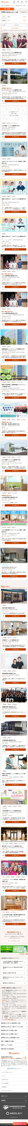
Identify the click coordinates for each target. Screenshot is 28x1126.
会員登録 (4, 1000)
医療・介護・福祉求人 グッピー (7, 5)
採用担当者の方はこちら (13, 1068)
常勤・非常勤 (7, 8)
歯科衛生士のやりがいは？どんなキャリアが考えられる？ (13, 978)
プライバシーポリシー (7, 1090)
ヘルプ (3, 1075)
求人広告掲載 (5, 1083)
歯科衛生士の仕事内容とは (9, 983)
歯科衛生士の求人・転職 (20, 5)
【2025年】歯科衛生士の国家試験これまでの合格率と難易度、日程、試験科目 (13, 962)
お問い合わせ (5, 1079)
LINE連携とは (22, 953)
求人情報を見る (15, 63)
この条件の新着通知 (14, 28)
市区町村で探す (24, 12)
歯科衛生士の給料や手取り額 (9, 973)
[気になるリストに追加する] (3, 63)
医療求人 (9, 992)
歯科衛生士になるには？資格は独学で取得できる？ (13, 968)
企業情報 (3, 1100)
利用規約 (4, 1086)
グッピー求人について (7, 1072)
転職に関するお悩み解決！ (8, 1048)
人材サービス (4, 1096)
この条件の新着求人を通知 (14, 941)
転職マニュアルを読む (7, 1045)
